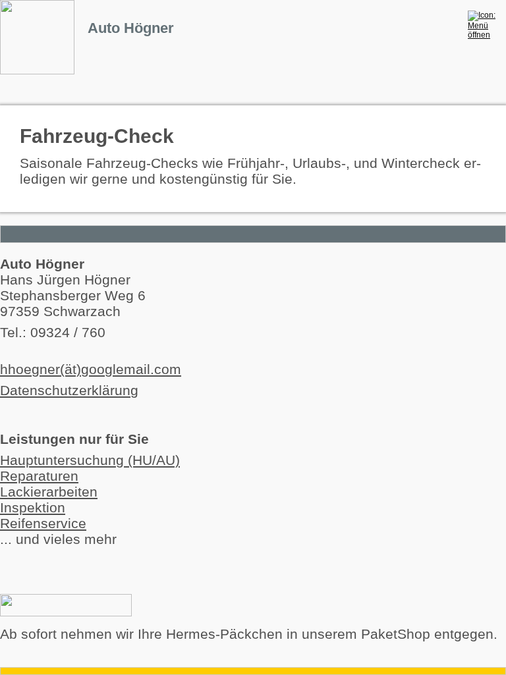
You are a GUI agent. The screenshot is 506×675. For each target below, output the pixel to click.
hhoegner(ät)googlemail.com (90, 369)
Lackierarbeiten (49, 491)
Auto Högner (131, 28)
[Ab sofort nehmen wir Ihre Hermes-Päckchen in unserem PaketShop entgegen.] (66, 611)
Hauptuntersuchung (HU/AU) (90, 460)
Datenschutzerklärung (69, 390)
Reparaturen (39, 475)
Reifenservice (43, 523)
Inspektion (32, 507)
